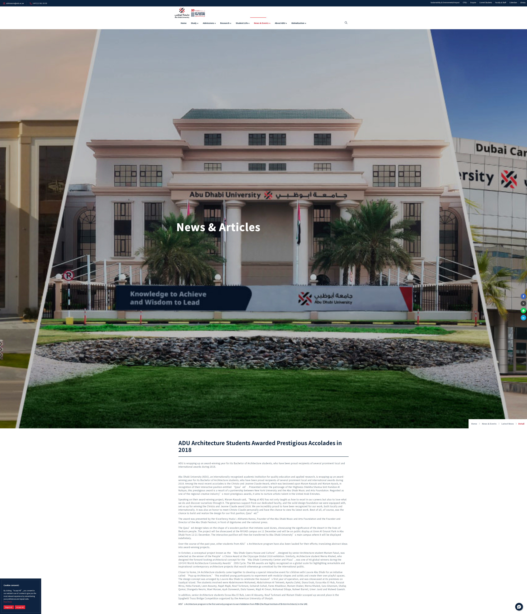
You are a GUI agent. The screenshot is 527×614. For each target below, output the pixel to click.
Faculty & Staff (500, 2)
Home (184, 23)
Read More (8, 602)
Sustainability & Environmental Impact (445, 2)
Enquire (473, 2)
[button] (523, 296)
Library (522, 2)
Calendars (513, 2)
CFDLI (465, 2)
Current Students (485, 2)
